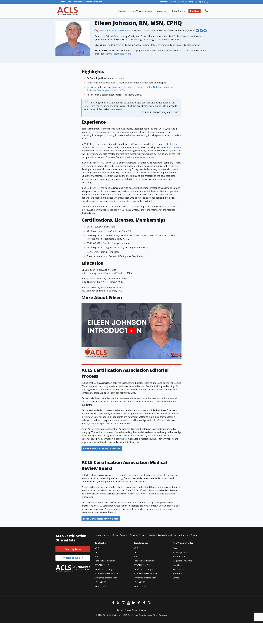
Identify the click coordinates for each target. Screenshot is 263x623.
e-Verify (189, 2)
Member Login (73, 558)
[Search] (207, 2)
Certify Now (73, 549)
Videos (175, 548)
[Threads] (149, 602)
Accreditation (181, 535)
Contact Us (163, 2)
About (106, 535)
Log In (200, 2)
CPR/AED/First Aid (103, 565)
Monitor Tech (101, 586)
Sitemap (142, 610)
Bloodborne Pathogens (105, 569)
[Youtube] (128, 602)
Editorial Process (138, 535)
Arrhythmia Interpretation (106, 577)
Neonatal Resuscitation (105, 560)
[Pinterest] (139, 602)
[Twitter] (118, 602)
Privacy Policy (131, 610)
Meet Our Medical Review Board (100, 518)
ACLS (97, 548)
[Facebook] (113, 602)
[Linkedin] (133, 602)
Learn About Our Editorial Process (101, 448)
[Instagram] (123, 602)
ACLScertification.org (112, 615)
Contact (194, 535)
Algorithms (177, 565)
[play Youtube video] (131, 331)
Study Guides (178, 569)
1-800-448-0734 (177, 2)
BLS (96, 556)
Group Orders (119, 535)
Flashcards (177, 573)
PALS (97, 552)
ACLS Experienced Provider (106, 573)
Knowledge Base (180, 552)
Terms (120, 610)
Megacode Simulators (182, 560)
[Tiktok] (143, 602)
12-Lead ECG (100, 582)
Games (176, 577)
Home (98, 535)
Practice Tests (179, 556)
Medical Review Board (160, 535)
